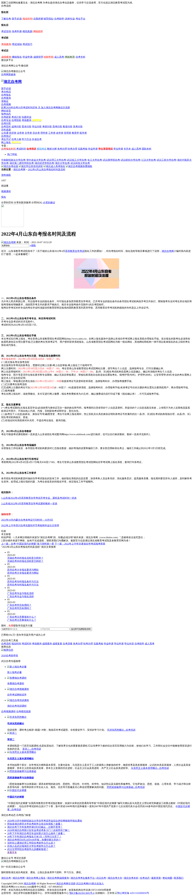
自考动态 (145, 878)
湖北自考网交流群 (66, 883)
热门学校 (12, 154)
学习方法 (26, 139)
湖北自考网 (19, 169)
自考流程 (6, 643)
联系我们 (179, 878)
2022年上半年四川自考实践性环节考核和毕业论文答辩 (30, 525)
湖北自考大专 (115, 878)
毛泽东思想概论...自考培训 (121, 730)
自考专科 (80, 57)
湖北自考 (6, 878)
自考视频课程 (8, 711)
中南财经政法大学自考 (13, 160)
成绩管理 (38, 57)
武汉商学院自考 (111, 160)
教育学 (75, 133)
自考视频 (6, 104)
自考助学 (59, 18)
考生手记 (6, 139)
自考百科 (6, 126)
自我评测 (38, 18)
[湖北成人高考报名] (54, 166)
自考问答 (6, 123)
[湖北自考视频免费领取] (79, 166)
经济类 (12, 133)
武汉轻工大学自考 (76, 160)
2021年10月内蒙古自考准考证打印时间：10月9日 (27, 520)
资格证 (4, 101)
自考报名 (6, 95)
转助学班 (48, 57)
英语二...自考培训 (31, 749)
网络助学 (38, 31)
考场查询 (6, 44)
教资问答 (67, 126)
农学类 (59, 133)
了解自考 (6, 18)
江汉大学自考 (148, 160)
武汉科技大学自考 (80, 163)
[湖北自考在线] (9, 166)
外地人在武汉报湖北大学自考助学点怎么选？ (31, 846)
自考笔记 (6, 136)
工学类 (51, 133)
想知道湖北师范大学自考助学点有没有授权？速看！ (35, 824)
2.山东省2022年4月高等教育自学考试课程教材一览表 (29, 503)
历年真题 (6, 129)
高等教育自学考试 (74, 251)
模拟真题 (27, 31)
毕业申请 (27, 57)
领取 (33, 245)
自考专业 (6, 120)
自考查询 (6, 98)
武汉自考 (101, 878)
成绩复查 (57, 643)
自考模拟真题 (23, 711)
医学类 (83, 133)
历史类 (36, 133)
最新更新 (156, 878)
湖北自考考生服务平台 (83, 878)
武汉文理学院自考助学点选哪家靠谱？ (27, 849)
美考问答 (78, 126)
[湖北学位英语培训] (31, 166)
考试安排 (6, 31)
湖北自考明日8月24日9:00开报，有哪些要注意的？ (34, 839)
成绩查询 (6, 57)
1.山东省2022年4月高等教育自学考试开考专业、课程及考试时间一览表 (39, 498)
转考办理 (72, 148)
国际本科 (146, 148)
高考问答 (57, 126)
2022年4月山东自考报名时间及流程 (46, 169)
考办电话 (6, 91)
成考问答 (16, 126)
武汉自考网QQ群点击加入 (90, 883)
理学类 (44, 133)
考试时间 (21, 148)
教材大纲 (52, 148)
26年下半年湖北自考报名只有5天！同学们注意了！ (34, 836)
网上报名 (6, 142)
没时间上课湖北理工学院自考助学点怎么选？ (31, 843)
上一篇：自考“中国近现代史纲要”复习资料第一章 (27, 543)
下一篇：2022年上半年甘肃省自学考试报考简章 (80, 543)
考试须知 (17, 44)
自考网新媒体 (8, 74)
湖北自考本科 (131, 878)
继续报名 (17, 57)
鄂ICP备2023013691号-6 (81, 893)
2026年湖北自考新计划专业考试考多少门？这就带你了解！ (38, 830)
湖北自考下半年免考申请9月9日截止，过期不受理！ (35, 827)
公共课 (4, 133)
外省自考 (37, 139)
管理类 (67, 133)
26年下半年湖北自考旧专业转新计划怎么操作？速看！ (36, 833)
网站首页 (6, 110)
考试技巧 (27, 44)
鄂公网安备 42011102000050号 (133, 893)
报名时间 (27, 18)
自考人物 (16, 139)
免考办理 (62, 148)
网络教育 (70, 57)
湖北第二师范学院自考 (21, 163)
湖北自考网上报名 (36, 878)
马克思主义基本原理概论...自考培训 (150, 768)
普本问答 (26, 126)
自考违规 (67, 643)
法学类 (20, 133)
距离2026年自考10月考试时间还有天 (21, 107)
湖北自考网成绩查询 (58, 878)
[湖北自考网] (11, 82)
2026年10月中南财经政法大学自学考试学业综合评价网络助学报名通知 (44, 820)
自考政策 (6, 117)
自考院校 (16, 120)
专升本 (127, 148)
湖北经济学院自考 (44, 163)
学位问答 (37, 126)
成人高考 (59, 57)
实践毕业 (26, 117)
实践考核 (82, 148)
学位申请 (118, 148)
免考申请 (17, 31)
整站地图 (167, 878)
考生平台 (80, 18)
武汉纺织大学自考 (130, 160)
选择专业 (70, 18)
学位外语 (129, 643)
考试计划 (16, 117)
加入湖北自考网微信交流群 (55, 107)
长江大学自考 (94, 160)
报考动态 (6, 114)
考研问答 (47, 126)
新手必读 (17, 18)
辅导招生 (48, 18)
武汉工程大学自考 (166, 160)
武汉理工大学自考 (56, 160)
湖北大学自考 (62, 163)
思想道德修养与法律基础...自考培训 (126, 787)
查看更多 (12, 852)
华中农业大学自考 (36, 160)
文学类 (28, 133)
